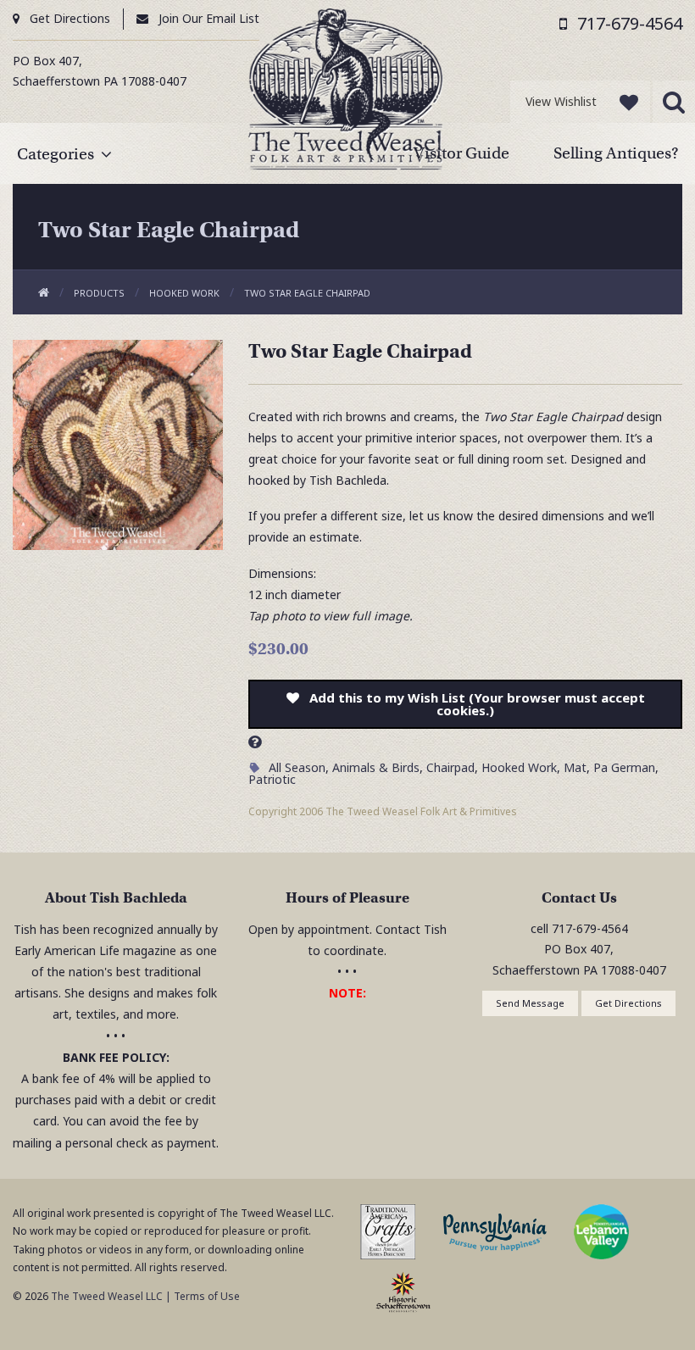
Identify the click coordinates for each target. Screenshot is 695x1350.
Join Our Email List (208, 18)
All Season (297, 767)
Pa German (624, 767)
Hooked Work (184, 292)
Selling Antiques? (615, 153)
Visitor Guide (461, 153)
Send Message (530, 1003)
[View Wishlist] (629, 102)
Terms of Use (207, 1296)
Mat (575, 767)
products (99, 292)
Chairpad (450, 767)
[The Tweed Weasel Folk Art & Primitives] (345, 92)
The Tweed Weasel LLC (105, 1296)
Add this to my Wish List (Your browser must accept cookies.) (477, 704)
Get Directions (70, 18)
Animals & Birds (376, 767)
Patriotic (272, 779)
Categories (55, 154)
